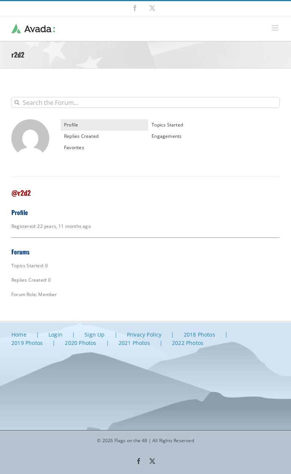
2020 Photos (80, 342)
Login (55, 334)
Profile (71, 125)
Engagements (166, 136)
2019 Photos (27, 342)
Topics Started (167, 125)
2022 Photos (187, 342)
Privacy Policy (144, 334)
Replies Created (81, 136)
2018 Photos (199, 334)
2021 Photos (134, 342)
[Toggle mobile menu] (276, 28)
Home (19, 334)
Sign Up (94, 334)
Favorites (74, 147)
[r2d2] (30, 122)
